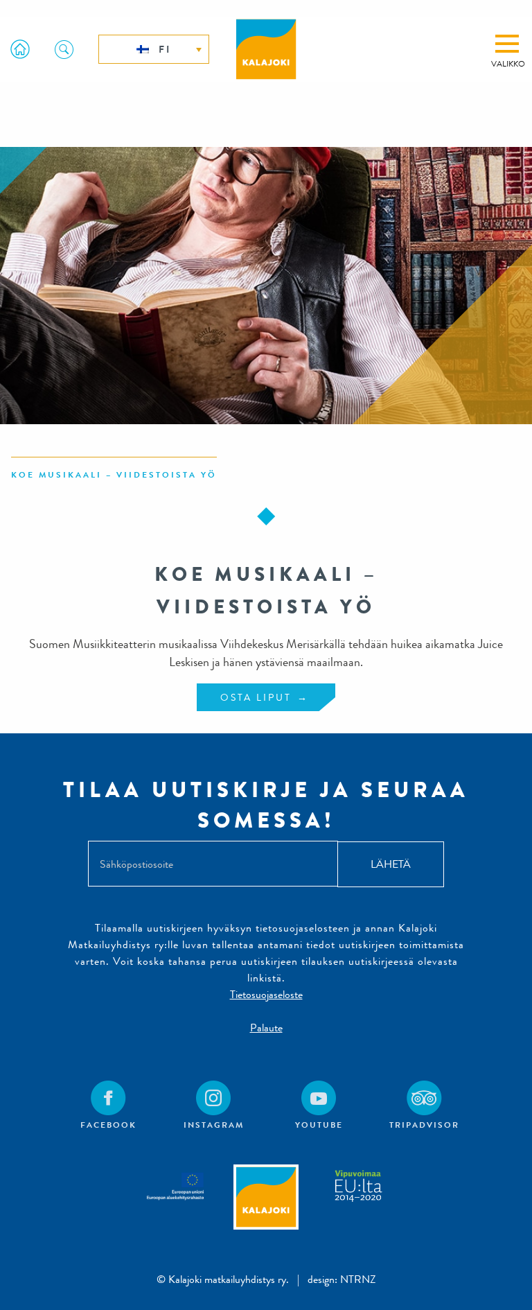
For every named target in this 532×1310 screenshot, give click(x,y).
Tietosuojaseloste (266, 994)
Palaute (266, 1028)
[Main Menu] (507, 44)
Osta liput (256, 697)
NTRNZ (358, 1279)
